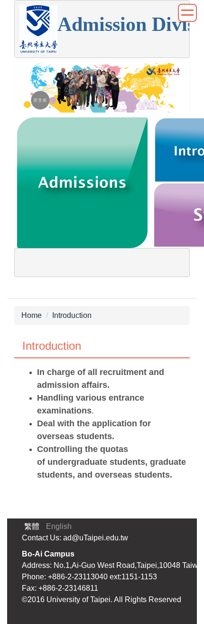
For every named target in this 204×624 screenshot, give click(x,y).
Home (31, 315)
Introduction (72, 315)
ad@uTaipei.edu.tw (95, 538)
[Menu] (187, 13)
